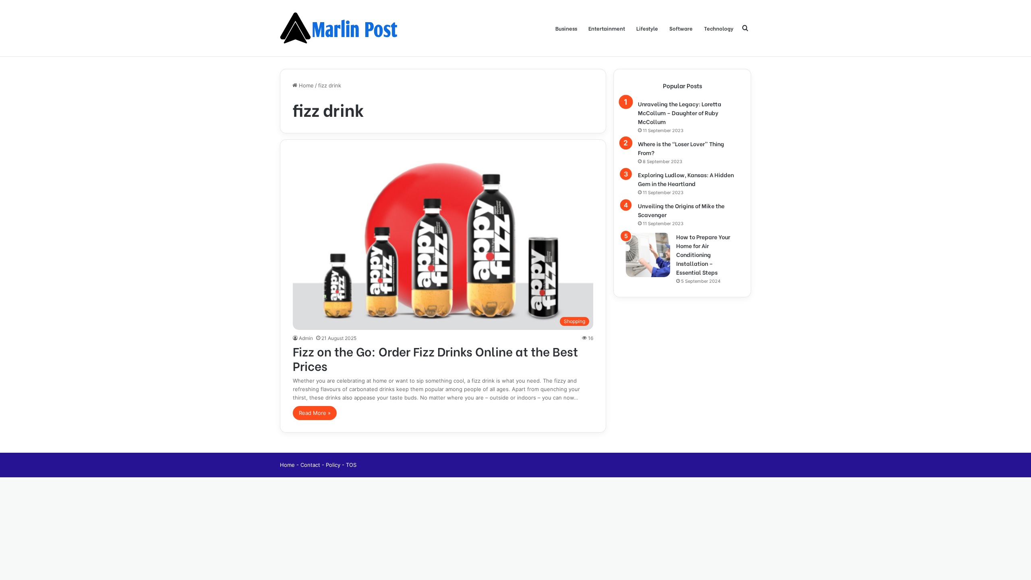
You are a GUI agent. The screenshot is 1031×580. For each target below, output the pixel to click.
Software (681, 28)
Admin (306, 338)
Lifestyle (647, 28)
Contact (311, 465)
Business (566, 28)
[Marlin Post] (340, 28)
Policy (334, 465)
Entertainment (606, 28)
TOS (351, 465)
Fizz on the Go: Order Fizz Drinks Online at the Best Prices (435, 358)
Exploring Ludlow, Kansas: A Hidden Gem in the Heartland (686, 179)
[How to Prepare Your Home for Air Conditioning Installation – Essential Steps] (648, 255)
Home (305, 85)
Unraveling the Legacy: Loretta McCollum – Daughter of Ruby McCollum (679, 112)
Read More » (315, 413)
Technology (718, 28)
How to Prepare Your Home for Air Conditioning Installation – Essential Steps (703, 254)
